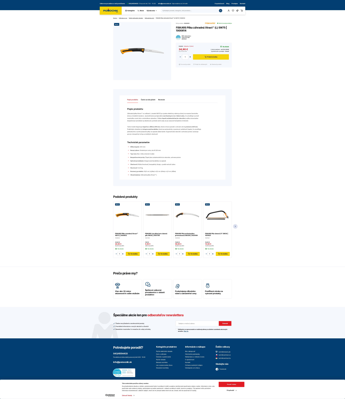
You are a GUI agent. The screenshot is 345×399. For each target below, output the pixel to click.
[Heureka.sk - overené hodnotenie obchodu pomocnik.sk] (124, 372)
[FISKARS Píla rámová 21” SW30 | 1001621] (217, 215)
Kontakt (242, 3)
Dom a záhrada (161, 354)
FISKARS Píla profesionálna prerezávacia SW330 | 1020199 (186, 234)
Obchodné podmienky (192, 354)
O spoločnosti (219, 3)
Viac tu (186, 331)
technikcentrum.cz (224, 355)
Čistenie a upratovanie (163, 357)
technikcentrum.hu (224, 358)
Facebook (222, 369)
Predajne (235, 3)
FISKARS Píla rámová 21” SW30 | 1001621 (216, 234)
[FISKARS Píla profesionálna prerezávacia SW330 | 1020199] (187, 215)
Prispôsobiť (230, 390)
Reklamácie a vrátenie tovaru (194, 357)
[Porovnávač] (237, 10)
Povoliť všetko (231, 384)
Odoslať (225, 323)
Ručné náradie (160, 360)
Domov (115, 18)
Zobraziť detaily (127, 395)
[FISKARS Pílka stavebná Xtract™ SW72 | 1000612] (127, 215)
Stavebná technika (162, 368)
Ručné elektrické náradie (164, 351)
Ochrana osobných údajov (194, 365)
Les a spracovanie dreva (164, 365)
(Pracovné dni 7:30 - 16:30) (147, 3)
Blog (227, 3)
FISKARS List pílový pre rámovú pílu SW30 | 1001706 (156, 234)
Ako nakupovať (190, 351)
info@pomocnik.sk (122, 362)
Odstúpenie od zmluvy (192, 368)
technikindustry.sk (224, 352)
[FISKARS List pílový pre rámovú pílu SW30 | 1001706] (157, 215)
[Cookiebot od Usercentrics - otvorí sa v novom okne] (110, 395)
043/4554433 (133, 3)
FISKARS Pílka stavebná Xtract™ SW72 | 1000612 (126, 234)
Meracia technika (161, 362)
